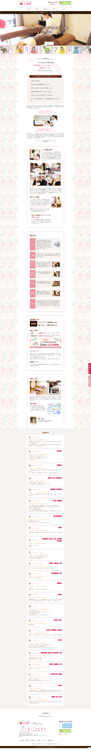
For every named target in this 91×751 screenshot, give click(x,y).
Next (1, 49)
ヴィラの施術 (21, 740)
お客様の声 (33, 740)
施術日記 (38, 740)
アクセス (43, 740)
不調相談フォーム (50, 740)
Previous (89, 49)
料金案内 (27, 740)
